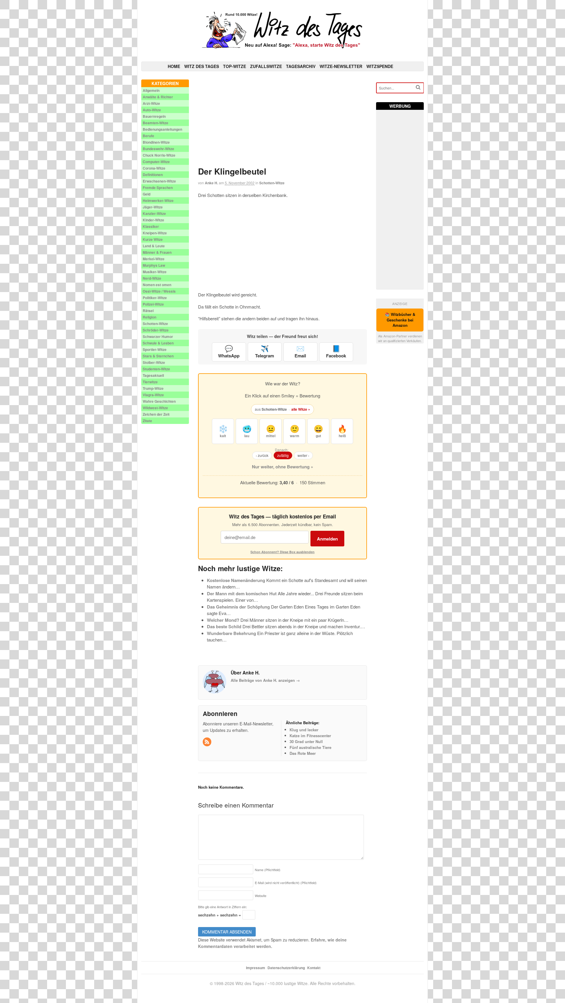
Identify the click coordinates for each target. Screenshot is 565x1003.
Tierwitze (150, 381)
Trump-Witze (153, 388)
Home (174, 66)
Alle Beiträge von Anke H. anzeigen (265, 680)
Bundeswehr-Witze (158, 148)
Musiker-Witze (155, 271)
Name (267, 869)
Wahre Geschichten (159, 401)
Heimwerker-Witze (158, 200)
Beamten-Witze (155, 122)
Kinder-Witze (153, 220)
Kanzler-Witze (154, 213)
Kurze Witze (153, 239)
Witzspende (379, 66)
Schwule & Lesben (158, 343)
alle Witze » (300, 409)
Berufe (148, 135)
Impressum (255, 967)
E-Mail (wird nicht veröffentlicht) (286, 882)
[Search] (418, 87)
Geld (146, 194)
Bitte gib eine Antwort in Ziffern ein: (222, 906)
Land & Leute (154, 245)
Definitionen (153, 174)
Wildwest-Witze (155, 407)
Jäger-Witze (153, 207)
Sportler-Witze (155, 349)
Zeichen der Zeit (156, 414)
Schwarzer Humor (158, 336)
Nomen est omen (157, 284)
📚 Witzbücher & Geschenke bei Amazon (400, 319)
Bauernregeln (154, 116)
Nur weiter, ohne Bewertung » (282, 466)
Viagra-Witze (153, 394)
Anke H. (211, 182)
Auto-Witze (152, 109)
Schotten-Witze (272, 182)
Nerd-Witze (152, 278)
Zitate (147, 420)
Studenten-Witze (156, 369)
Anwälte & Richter (158, 97)
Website (260, 895)
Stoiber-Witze (154, 362)
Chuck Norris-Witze (159, 155)
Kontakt (313, 967)
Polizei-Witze (153, 304)
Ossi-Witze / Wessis (159, 291)
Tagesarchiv (300, 66)
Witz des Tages (201, 66)
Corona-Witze (154, 168)
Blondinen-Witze (156, 142)
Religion (149, 317)
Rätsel (148, 310)
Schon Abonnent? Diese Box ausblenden (282, 552)
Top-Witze (234, 66)
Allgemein (151, 90)
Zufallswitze (266, 66)
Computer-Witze (156, 161)
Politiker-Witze (155, 297)
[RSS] (207, 742)
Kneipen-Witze (155, 233)
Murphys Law (154, 265)
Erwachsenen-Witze (159, 181)
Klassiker (151, 226)
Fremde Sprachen (158, 187)
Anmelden (327, 539)
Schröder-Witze (156, 330)
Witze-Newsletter (341, 66)
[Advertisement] (282, 120)
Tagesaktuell (153, 375)
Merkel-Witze (153, 258)
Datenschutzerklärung (286, 967)
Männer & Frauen (157, 252)
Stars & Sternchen (158, 356)
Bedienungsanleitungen (162, 129)
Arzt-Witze (151, 103)
